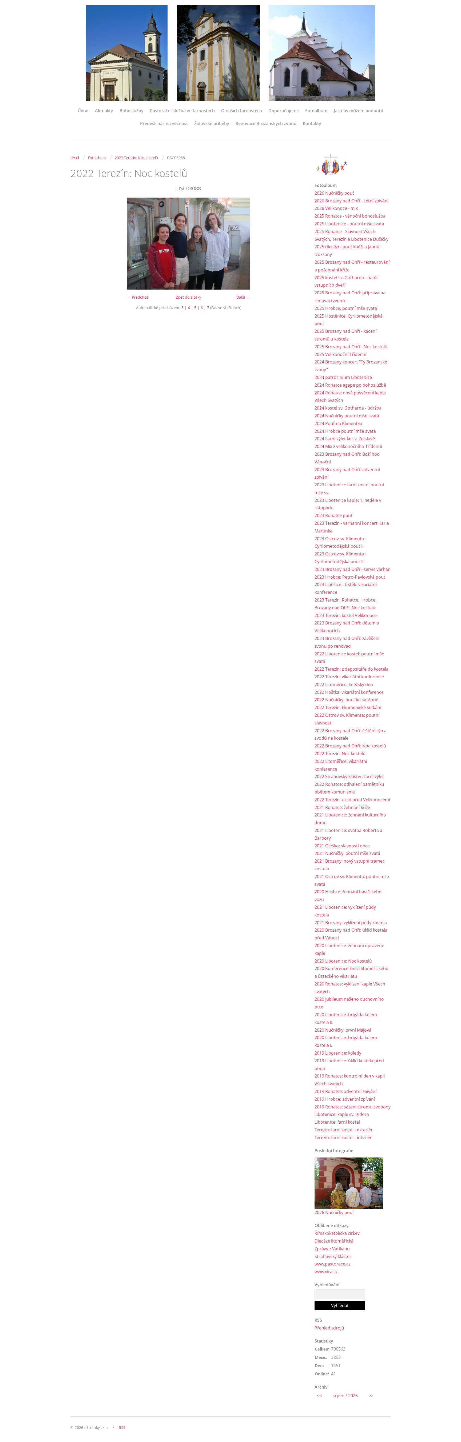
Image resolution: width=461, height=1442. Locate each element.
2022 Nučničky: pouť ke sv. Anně (346, 700)
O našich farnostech (241, 111)
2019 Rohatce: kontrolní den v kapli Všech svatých (350, 1080)
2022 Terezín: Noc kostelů (136, 157)
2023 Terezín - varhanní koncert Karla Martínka (352, 527)
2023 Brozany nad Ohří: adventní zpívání (347, 473)
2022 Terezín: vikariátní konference (349, 677)
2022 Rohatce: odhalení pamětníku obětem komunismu (349, 788)
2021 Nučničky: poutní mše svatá (347, 853)
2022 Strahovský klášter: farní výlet (349, 776)
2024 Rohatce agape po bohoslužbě (350, 385)
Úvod (83, 111)
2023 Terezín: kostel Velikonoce (346, 615)
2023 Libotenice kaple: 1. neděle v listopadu (348, 504)
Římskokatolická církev (337, 1233)
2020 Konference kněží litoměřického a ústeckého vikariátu (351, 972)
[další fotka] (298, 244)
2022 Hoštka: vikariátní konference (349, 692)
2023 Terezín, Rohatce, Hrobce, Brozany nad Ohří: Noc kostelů (345, 604)
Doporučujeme (283, 111)
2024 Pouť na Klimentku (338, 423)
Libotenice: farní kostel (337, 1122)
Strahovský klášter (333, 1256)
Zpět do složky (188, 297)
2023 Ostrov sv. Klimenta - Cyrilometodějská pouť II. (340, 557)
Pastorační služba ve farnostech (182, 111)
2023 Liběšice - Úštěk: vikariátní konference (346, 588)
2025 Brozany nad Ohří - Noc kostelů (351, 347)
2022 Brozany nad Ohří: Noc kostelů (350, 746)
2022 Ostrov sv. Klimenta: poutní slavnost (347, 719)
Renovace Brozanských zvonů (266, 123)
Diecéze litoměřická (334, 1241)
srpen (338, 1396)
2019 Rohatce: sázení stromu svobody (353, 1107)
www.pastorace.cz (332, 1264)
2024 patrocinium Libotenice (343, 377)
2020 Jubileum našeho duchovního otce (349, 1003)
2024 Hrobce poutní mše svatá (345, 431)
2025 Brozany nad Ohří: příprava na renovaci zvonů (350, 296)
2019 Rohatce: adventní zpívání (345, 1091)
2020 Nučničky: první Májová (343, 1030)
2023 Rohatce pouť (333, 515)
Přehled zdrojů (329, 1328)
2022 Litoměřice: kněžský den (344, 684)
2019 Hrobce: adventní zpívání (345, 1099)
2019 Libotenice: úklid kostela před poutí (349, 1064)
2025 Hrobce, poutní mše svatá (346, 308)
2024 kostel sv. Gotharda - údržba (348, 408)
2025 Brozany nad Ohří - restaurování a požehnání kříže (352, 266)
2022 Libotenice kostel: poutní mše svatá (349, 657)
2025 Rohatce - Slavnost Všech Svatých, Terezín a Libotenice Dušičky (351, 235)
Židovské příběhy (211, 123)
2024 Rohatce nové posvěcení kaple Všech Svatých (350, 396)
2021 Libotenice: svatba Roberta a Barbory (348, 834)
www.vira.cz (326, 1272)
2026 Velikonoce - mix (336, 208)
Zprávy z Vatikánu (332, 1249)
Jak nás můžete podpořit (358, 111)
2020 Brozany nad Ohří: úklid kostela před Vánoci (351, 934)
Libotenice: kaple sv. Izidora (342, 1114)
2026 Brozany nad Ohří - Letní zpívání (351, 201)
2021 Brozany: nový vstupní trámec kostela (350, 865)
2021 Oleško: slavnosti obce (342, 846)
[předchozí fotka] (79, 244)
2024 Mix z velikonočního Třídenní (348, 446)
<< (319, 1396)
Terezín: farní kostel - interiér (343, 1137)
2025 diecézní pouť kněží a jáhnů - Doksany (348, 250)
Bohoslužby (132, 111)
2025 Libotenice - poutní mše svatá (349, 224)
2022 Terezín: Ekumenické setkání (348, 707)
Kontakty (312, 123)
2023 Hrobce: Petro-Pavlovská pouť (350, 577)
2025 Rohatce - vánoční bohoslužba (350, 216)
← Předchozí (138, 297)
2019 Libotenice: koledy (338, 1053)
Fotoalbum (316, 111)
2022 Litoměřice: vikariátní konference (341, 765)
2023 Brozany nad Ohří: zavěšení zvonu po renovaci (347, 642)
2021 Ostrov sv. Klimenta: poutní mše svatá (352, 880)
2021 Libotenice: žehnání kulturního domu (350, 819)
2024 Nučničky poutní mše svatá (347, 416)
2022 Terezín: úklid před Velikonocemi (352, 800)
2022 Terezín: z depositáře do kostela (351, 669)
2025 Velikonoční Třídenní (340, 354)
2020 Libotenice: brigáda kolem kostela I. (346, 1041)
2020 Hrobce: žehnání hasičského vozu (348, 895)
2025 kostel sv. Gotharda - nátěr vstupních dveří (346, 281)
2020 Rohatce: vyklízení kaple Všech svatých (350, 988)
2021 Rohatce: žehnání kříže (342, 807)
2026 (353, 1396)
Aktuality (104, 111)
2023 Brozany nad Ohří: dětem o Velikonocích (347, 627)
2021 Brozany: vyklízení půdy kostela (351, 923)
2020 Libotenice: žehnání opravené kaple (349, 949)
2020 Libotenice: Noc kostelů (343, 961)
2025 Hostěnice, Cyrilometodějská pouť (349, 320)
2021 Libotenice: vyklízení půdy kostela (345, 911)
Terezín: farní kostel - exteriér (344, 1130)
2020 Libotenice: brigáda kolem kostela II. (346, 1018)
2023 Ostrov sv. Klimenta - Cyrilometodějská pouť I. (340, 542)
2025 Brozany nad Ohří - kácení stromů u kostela (345, 335)
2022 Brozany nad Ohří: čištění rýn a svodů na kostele (351, 734)
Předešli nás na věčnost (164, 123)
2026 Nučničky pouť (334, 193)
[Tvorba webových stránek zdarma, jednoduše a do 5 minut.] (107, 1428)
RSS (122, 1427)
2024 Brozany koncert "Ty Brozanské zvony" (351, 365)
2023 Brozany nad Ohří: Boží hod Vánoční (347, 458)
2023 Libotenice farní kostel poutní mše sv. (349, 488)
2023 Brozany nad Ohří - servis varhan (353, 569)
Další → (243, 297)
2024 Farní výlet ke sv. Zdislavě (345, 439)
